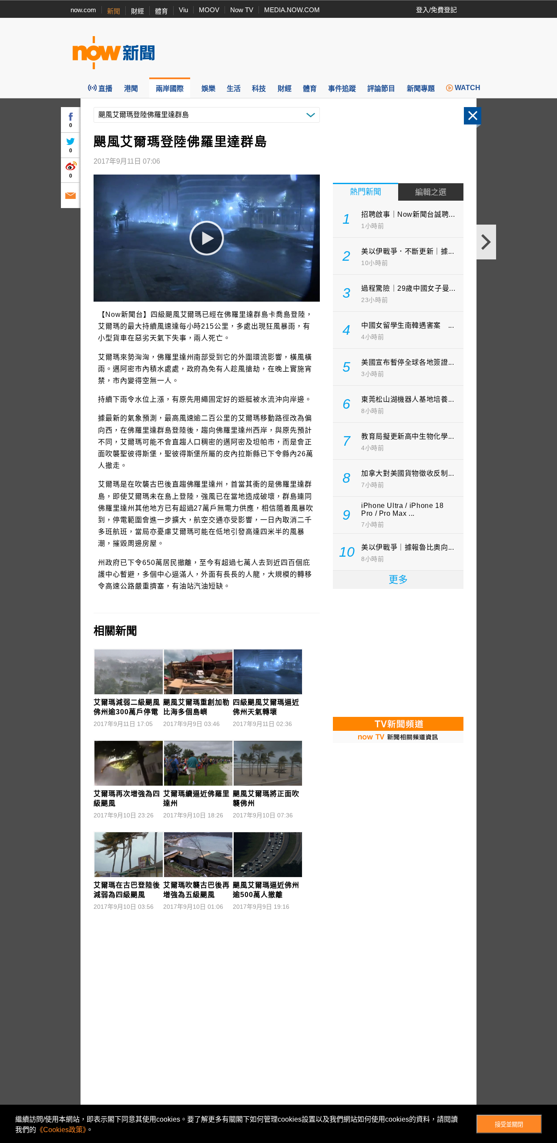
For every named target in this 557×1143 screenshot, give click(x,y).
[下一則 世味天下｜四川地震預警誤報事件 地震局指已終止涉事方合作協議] (486, 242)
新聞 (113, 11)
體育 (161, 11)
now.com (83, 9)
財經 (137, 11)
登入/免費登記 (436, 9)
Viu (183, 9)
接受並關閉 (509, 1124)
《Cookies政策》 (61, 1129)
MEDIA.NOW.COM (292, 9)
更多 (398, 579)
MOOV (209, 9)
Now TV (241, 9)
